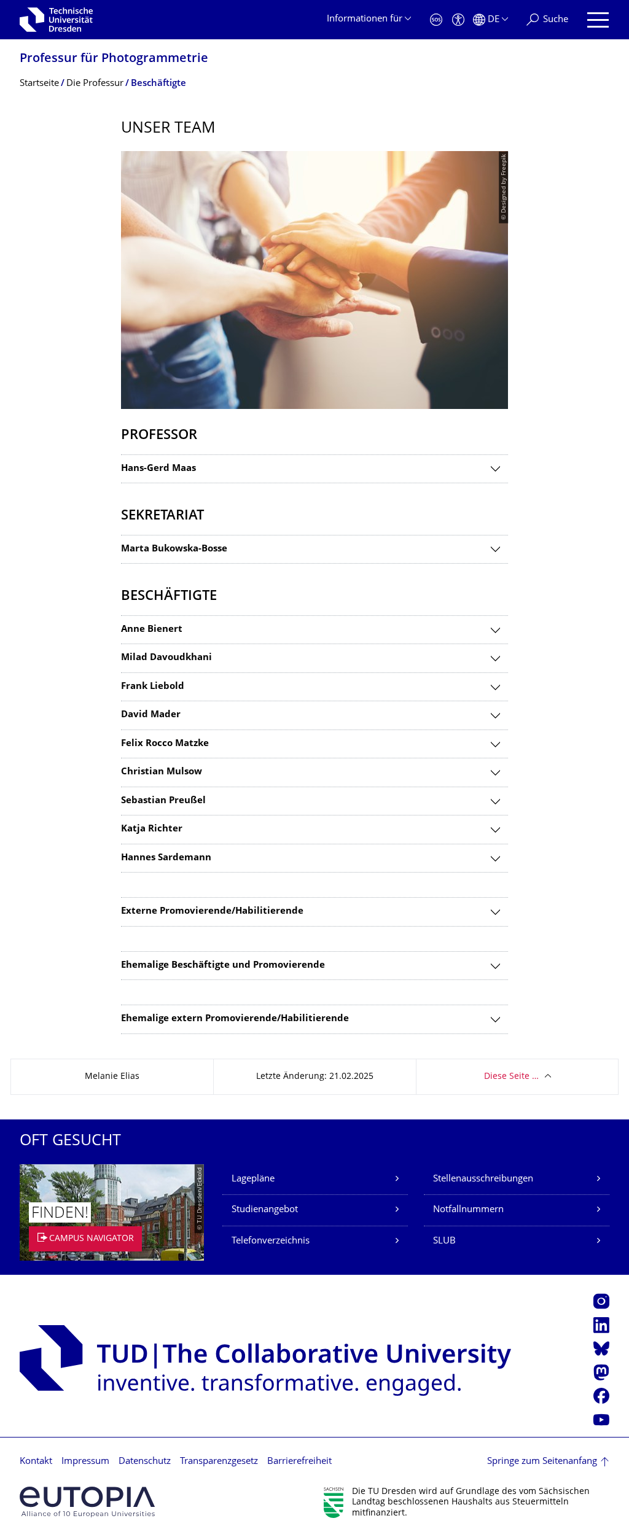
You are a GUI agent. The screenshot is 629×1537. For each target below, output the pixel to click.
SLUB (444, 1241)
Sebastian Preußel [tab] (163, 801)
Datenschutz (145, 1461)
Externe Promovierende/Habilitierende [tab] (212, 911)
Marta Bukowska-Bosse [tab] (174, 549)
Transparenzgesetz (219, 1461)
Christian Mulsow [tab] (161, 772)
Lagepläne (253, 1179)
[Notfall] (436, 20)
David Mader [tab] (151, 715)
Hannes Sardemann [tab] (166, 858)
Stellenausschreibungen (483, 1179)
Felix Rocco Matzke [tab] (165, 744)
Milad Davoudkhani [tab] (166, 658)
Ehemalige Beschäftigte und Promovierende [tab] (223, 965)
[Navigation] (598, 20)
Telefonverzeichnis (271, 1241)
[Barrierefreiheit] (458, 20)
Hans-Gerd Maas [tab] (158, 468)
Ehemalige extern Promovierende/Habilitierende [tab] (235, 1019)
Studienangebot (265, 1210)
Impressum (85, 1461)
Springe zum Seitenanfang (542, 1461)
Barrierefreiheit (299, 1461)
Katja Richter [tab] (151, 829)
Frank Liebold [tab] (152, 686)
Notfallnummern (468, 1210)
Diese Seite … (511, 1077)
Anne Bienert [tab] (151, 629)
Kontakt (36, 1461)
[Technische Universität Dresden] (56, 19)
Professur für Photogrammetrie (114, 59)
